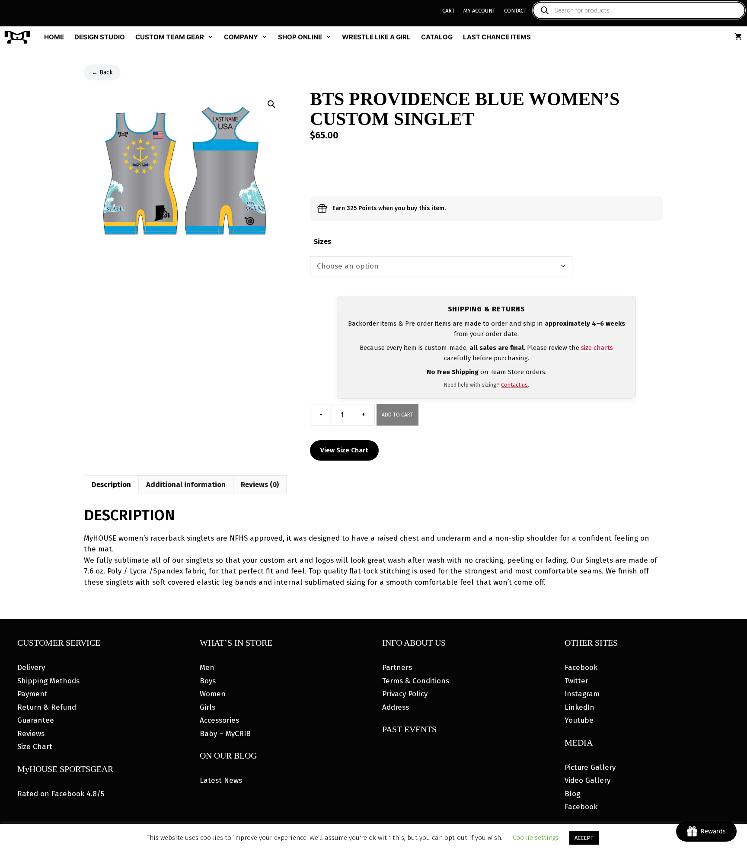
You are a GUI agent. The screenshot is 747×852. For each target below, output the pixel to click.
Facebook (581, 667)
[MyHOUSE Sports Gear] (19, 37)
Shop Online (300, 37)
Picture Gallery (590, 767)
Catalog (437, 37)
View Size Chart (344, 450)
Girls (207, 707)
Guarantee (35, 720)
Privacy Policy (405, 693)
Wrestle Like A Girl (376, 37)
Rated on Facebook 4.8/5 (60, 793)
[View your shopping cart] (738, 37)
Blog (572, 793)
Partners (397, 667)
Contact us (514, 384)
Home (54, 37)
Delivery (31, 667)
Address (395, 707)
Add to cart (397, 415)
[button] (271, 104)
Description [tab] (111, 484)
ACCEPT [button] (584, 838)
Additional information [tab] (186, 484)
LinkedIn (579, 707)
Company (241, 37)
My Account (479, 10)
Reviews (31, 733)
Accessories (219, 720)
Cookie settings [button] (536, 838)
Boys (208, 680)
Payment (32, 693)
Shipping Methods (48, 680)
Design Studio (99, 37)
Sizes (322, 241)
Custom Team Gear (169, 37)
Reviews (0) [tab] (260, 484)
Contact (515, 10)
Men (207, 667)
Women (213, 693)
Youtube (579, 720)
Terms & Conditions (415, 680)
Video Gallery (587, 780)
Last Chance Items (497, 37)
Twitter (576, 680)
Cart (448, 10)
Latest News (221, 780)
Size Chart (34, 746)
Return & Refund (46, 707)
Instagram (582, 693)
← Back (102, 72)
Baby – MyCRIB (225, 733)
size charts (597, 348)
